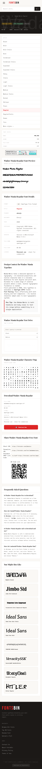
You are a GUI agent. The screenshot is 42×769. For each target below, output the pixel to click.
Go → (37, 9)
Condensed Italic (9, 62)
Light (5, 82)
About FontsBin (7, 747)
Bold (4, 46)
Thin (4, 122)
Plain (5, 106)
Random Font (6, 733)
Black (5, 42)
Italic (5, 78)
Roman (5, 118)
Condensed (6, 58)
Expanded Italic (9, 70)
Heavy (5, 74)
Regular (6, 110)
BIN (14, 2)
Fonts (8, 16)
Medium (5, 90)
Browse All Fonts (8, 727)
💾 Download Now (21, 427)
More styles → (8, 126)
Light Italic (8, 86)
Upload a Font (7, 736)
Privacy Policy (7, 750)
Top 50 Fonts (6, 730)
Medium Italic (8, 94)
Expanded (6, 66)
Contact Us (6, 744)
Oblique (6, 102)
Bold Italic (7, 50)
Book (4, 54)
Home (3, 16)
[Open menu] (4, 3)
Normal (5, 98)
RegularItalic (8, 114)
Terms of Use (6, 753)
